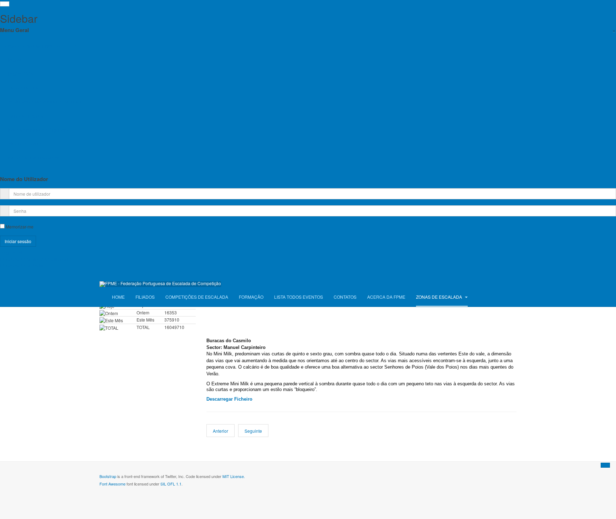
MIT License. (233, 476)
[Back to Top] (605, 465)
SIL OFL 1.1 (170, 484)
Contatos (345, 297)
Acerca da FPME (386, 297)
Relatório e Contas (23, 143)
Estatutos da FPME (23, 87)
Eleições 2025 (19, 74)
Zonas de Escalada (439, 297)
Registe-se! (11, 253)
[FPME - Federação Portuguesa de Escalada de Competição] (160, 284)
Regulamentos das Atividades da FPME (43, 101)
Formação (251, 297)
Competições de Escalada (196, 297)
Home (118, 297)
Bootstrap (107, 476)
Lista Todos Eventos (298, 297)
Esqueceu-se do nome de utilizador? (35, 259)
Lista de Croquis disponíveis (32, 157)
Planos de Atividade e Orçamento (37, 130)
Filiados (145, 297)
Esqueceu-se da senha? (23, 265)
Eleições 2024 (19, 60)
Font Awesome (112, 484)
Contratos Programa (25, 116)
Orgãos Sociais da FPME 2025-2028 (40, 46)
